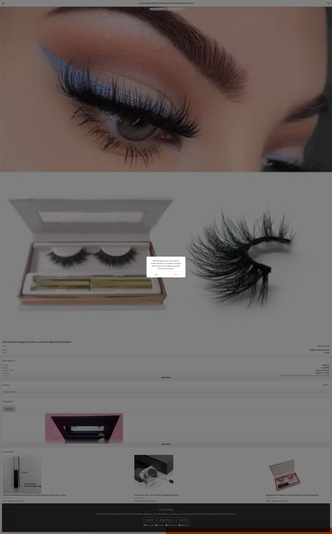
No (156, 274)
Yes (175, 274)
